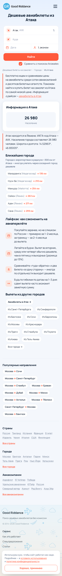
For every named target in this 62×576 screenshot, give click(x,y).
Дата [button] (13, 47)
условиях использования (34, 558)
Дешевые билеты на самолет (17, 70)
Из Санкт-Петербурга (19, 309)
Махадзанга (27, 173)
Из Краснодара (34, 324)
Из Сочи (31, 316)
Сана (20, 210)
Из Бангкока (14, 316)
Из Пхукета (50, 331)
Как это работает (12, 536)
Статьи (6, 546)
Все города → (15, 346)
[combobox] (34, 30)
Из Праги (13, 331)
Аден (20, 203)
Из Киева (12, 339)
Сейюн (21, 195)
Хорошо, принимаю (31, 568)
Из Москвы (13, 324)
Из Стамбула (31, 331)
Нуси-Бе (25, 180)
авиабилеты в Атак (30, 96)
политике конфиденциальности (22, 561)
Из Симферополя (46, 309)
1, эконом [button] (43, 47)
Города (37, 70)
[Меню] (55, 6)
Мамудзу (23, 188)
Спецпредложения (12, 541)
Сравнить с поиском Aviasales (41, 63)
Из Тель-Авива (31, 339)
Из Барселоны (49, 316)
